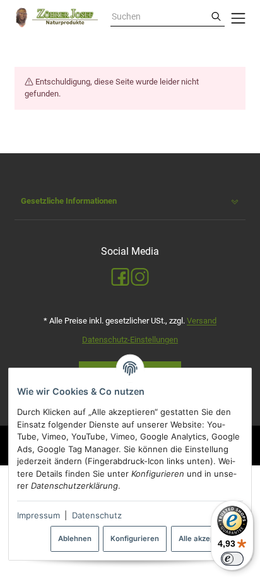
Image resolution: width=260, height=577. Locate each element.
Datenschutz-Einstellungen (130, 339)
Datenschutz (97, 515)
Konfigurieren (134, 538)
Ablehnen (75, 538)
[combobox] (159, 17)
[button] (130, 201)
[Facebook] (120, 277)
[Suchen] (216, 17)
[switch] (232, 559)
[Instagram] (140, 277)
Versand (201, 320)
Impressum (38, 515)
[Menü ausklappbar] (238, 17)
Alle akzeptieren (207, 538)
